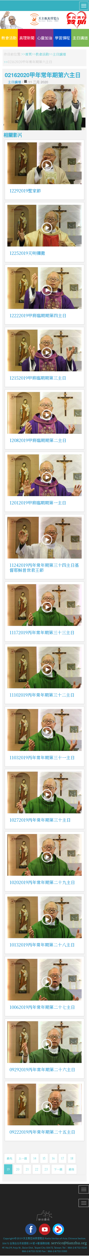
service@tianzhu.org (69, 1242)
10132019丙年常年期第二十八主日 (42, 944)
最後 (71, 1169)
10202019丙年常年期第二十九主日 (42, 882)
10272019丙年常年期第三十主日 (40, 820)
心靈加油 (44, 38)
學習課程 (62, 38)
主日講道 (80, 38)
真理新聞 (26, 38)
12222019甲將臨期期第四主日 (37, 315)
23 (46, 1169)
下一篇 (58, 1169)
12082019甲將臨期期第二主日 (37, 440)
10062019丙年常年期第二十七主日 (42, 1007)
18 (71, 1158)
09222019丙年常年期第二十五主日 (42, 1132)
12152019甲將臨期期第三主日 (37, 378)
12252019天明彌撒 (27, 253)
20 (17, 1169)
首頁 (28, 54)
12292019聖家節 (25, 190)
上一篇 (23, 1158)
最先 (9, 1158)
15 (44, 1158)
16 (53, 1158)
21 (27, 1169)
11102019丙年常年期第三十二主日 (42, 695)
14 (34, 1158)
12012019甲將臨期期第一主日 (37, 502)
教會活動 (9, 38)
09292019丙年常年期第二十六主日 (42, 1069)
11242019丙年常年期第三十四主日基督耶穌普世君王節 (44, 567)
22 (36, 1169)
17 (62, 1158)
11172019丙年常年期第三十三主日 (42, 632)
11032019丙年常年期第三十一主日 (42, 757)
